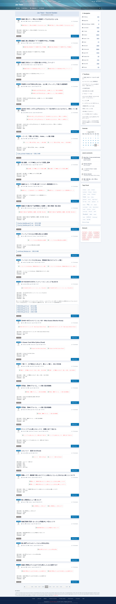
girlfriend (84, 199)
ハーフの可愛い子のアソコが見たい (90, 114)
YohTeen (90, 234)
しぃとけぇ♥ (86, 100)
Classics (94, 192)
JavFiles (89, 236)
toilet (84, 217)
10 (83, 140)
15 (95, 140)
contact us (56, 595)
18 (85, 142)
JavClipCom (96, 236)
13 (90, 140)
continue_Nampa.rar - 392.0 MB (28, 251)
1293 (61, 586)
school (93, 209)
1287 (39, 586)
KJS (91, 204)
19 (88, 142)
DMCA (45, 598)
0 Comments (75, 21)
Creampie (93, 194)
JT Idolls (91, 31)
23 (98, 142)
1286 (36, 586)
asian (89, 189)
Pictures (36, 366)
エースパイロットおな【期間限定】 (90, 81)
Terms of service (53, 598)
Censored (30, 112)
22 (95, 142)
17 (83, 142)
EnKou (33, 1)
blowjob (93, 189)
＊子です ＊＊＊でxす (87, 93)
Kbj (88, 204)
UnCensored (29, 186)
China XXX (91, 63)
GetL (90, 232)
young (84, 219)
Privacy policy (62, 598)
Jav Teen (19, 5)
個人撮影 (88, 219)
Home (33, 598)
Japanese (94, 201)
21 (93, 142)
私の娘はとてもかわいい (88, 111)
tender (95, 214)
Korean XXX (91, 60)
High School (28, 1)
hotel (89, 201)
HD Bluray (91, 17)
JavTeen (97, 234)
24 (83, 145)
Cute (38, 1)
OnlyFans (89, 209)
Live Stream (91, 27)
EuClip (84, 234)
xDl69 (84, 236)
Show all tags (85, 222)
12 (88, 140)
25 (85, 145)
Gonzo (89, 199)
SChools (90, 211)
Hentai (91, 42)
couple (88, 194)
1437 (67, 586)
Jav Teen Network (53, 601)
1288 (43, 586)
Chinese (89, 192)
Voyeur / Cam (91, 38)
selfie (95, 211)
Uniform (42, 1)
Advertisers (70, 598)
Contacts (78, 598)
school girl (85, 211)
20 (90, 142)
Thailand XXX (91, 56)
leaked (95, 204)
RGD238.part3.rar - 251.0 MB (27, 310)
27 (90, 145)
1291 (54, 586)
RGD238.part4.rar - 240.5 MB (27, 312)
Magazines (91, 20)
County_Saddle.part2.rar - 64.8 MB (29, 225)
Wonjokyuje (48, 1)
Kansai (59, 1)
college (84, 194)
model (84, 209)
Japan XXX (34, 21)
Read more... (75, 36)
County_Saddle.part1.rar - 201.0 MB (29, 223)
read (69, 602)
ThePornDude (85, 239)
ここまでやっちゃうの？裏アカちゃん (91, 103)
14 (93, 140)
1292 (57, 586)
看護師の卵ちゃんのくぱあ (88, 105)
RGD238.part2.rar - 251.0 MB (27, 308)
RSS (83, 598)
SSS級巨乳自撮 (86, 88)
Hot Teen (84, 201)
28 (93, 145)
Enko (89, 197)
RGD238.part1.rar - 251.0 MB (27, 306)
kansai (84, 204)
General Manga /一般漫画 (91, 24)
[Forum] (39, 598)
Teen (17, 1)
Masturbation (95, 207)
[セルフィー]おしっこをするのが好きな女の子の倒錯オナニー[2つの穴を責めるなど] (90, 122)
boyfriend (85, 192)
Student (54, 1)
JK (97, 201)
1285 (32, 586)
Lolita (90, 207)
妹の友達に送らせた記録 (88, 91)
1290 (50, 586)
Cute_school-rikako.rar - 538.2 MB (28, 153)
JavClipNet (96, 232)
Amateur (21, 1)
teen (91, 214)
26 (88, 145)
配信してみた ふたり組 (88, 108)
